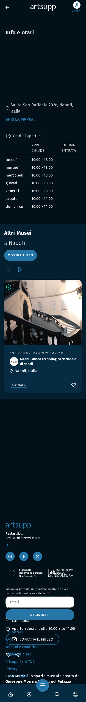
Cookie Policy (17, 676)
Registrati (40, 615)
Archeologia (18, 385)
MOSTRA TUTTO (20, 255)
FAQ (9, 639)
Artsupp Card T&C (20, 661)
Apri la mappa (20, 119)
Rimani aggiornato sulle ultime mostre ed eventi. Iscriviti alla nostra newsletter (38, 591)
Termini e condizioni (22, 647)
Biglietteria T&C (19, 654)
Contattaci (14, 632)
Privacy (12, 669)
